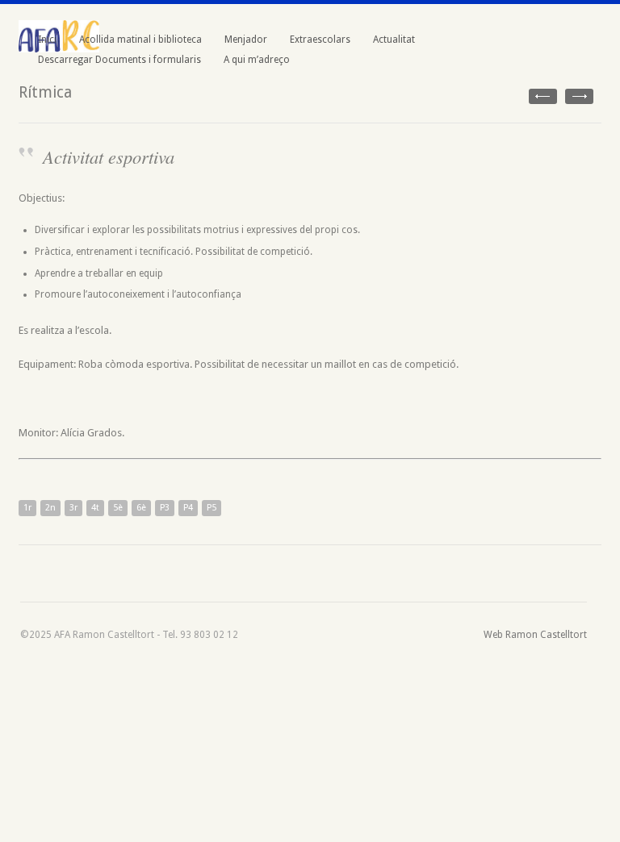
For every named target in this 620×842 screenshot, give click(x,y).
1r (27, 507)
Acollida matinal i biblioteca (140, 39)
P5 (211, 507)
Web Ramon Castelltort (535, 634)
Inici (47, 39)
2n (50, 507)
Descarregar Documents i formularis (119, 59)
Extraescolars (320, 39)
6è (141, 507)
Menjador (245, 39)
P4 (188, 507)
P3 (165, 507)
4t (95, 507)
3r (73, 507)
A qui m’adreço (257, 59)
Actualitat (394, 39)
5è (118, 507)
